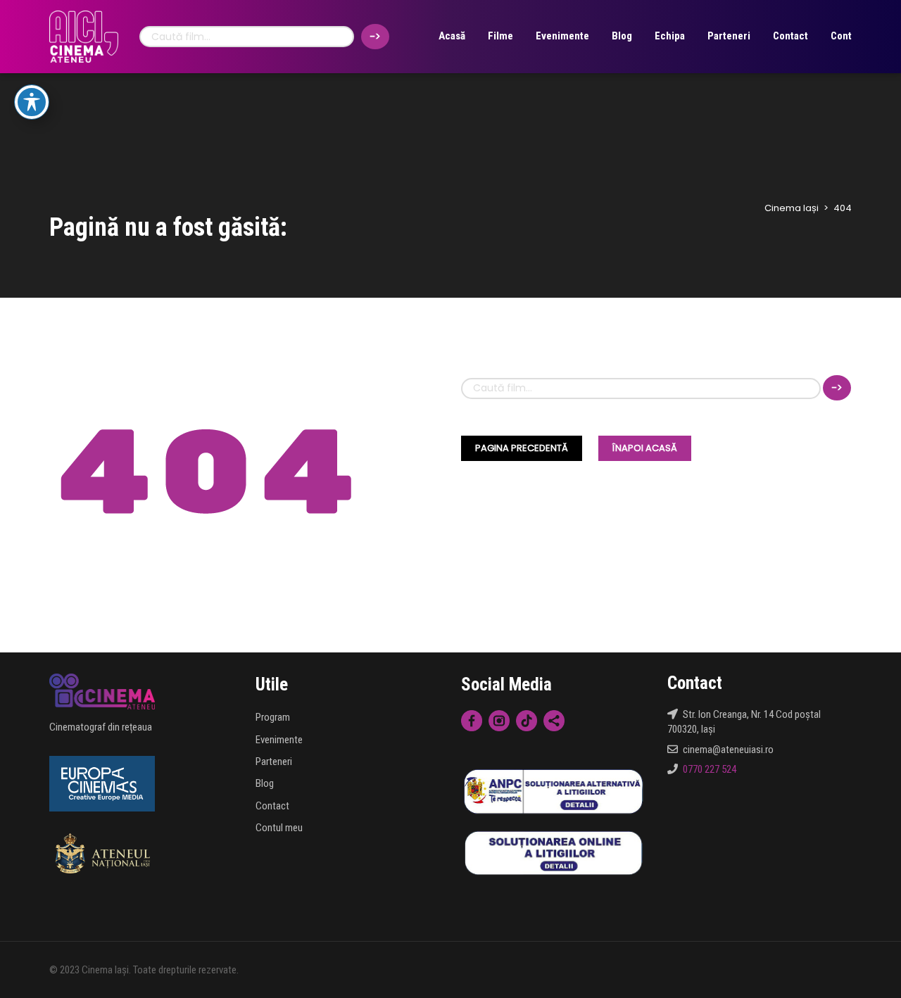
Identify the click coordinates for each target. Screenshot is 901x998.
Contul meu (279, 827)
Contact (790, 36)
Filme (500, 36)
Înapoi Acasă (644, 448)
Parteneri (728, 36)
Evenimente (562, 36)
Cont (841, 36)
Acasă (452, 36)
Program (273, 717)
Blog (622, 36)
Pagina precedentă (521, 448)
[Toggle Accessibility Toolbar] (32, 102)
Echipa (670, 36)
